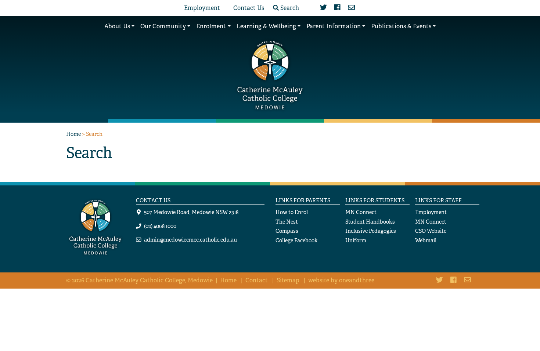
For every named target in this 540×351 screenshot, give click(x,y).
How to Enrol (292, 212)
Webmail (425, 240)
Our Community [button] (163, 26)
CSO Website (430, 230)
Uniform (355, 240)
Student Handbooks (370, 221)
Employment (202, 8)
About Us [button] (117, 26)
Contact (256, 280)
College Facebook (297, 240)
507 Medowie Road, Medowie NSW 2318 (191, 212)
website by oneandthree (341, 280)
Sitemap (288, 280)
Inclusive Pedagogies (370, 230)
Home (73, 133)
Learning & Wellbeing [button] (266, 26)
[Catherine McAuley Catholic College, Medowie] (270, 74)
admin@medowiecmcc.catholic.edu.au (190, 239)
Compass (287, 230)
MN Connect (361, 212)
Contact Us (248, 8)
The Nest (287, 221)
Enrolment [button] (211, 26)
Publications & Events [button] (401, 26)
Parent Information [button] (333, 26)
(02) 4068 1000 (160, 225)
